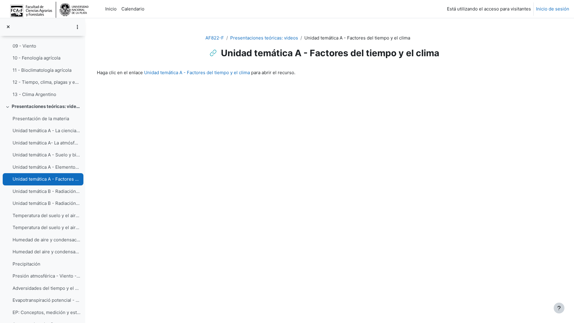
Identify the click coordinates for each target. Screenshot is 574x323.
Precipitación (26, 264)
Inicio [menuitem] (111, 9)
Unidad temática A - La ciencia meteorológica (46, 130)
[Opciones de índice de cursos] (77, 27)
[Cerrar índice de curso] (8, 27)
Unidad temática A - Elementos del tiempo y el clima (46, 167)
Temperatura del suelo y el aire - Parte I (46, 215)
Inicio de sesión (552, 9)
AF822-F (214, 38)
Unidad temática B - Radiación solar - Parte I (46, 191)
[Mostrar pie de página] (559, 308)
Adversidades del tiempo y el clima (46, 288)
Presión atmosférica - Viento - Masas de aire (46, 276)
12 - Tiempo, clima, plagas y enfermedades (46, 82)
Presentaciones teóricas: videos (46, 106)
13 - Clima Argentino (34, 94)
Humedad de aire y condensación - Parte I (46, 240)
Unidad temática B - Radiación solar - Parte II (46, 203)
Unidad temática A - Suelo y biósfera (46, 155)
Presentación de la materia (41, 118)
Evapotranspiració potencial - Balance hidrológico (46, 300)
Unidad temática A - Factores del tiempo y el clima (46, 179)
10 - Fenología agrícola (36, 58)
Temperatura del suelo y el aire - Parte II (46, 227)
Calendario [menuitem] (132, 9)
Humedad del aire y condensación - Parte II (46, 252)
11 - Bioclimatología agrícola (42, 70)
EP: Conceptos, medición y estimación (46, 312)
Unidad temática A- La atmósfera (46, 143)
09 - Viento (24, 46)
